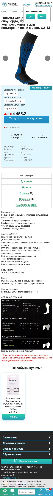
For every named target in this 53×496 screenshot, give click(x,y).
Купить (13, 416)
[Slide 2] (28, 83)
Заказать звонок (43, 5)
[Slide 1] (25, 83)
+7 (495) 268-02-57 (43, 3)
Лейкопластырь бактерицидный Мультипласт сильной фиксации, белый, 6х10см (13, 403)
